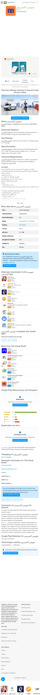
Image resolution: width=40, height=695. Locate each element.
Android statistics (25, 607)
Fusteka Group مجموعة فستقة (15, 355)
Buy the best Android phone (28, 622)
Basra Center (10, 369)
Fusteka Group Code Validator (15, 375)
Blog (2, 669)
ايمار (8, 317)
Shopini (9, 349)
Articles (3, 665)
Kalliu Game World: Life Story (8, 641)
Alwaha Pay (10, 303)
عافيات (9, 362)
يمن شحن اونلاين (11, 283)
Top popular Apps (25, 619)
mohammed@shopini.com (9, 469)
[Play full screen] (35, 74)
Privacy (3, 654)
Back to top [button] (36, 680)
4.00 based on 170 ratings (26, 221)
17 (20, 236)
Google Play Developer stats (28, 611)
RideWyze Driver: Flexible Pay (8, 633)
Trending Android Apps (27, 615)
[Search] (37, 2)
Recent (4, 340)
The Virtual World (18, 346)
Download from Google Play (20, 118)
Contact (3, 650)
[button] (20, 476)
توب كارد (9, 290)
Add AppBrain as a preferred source (12, 499)
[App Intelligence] (3, 679)
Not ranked (22, 225)
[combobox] (29, 2)
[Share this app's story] (29, 74)
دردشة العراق (10, 277)
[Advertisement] (20, 36)
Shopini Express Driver (13, 382)
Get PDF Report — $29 (9, 265)
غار (8, 310)
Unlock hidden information (20, 405)
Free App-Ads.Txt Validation (8, 673)
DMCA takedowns (5, 661)
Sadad (9, 297)
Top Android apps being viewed (9, 629)
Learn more (11, 262)
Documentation (5, 658)
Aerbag (14, 340)
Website (3, 472)
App (9, 340)
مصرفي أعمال (10, 323)
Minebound (4, 637)
